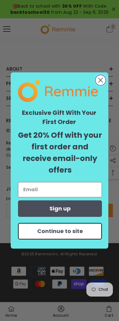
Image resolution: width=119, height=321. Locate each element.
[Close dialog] (100, 80)
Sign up (60, 208)
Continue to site (60, 231)
